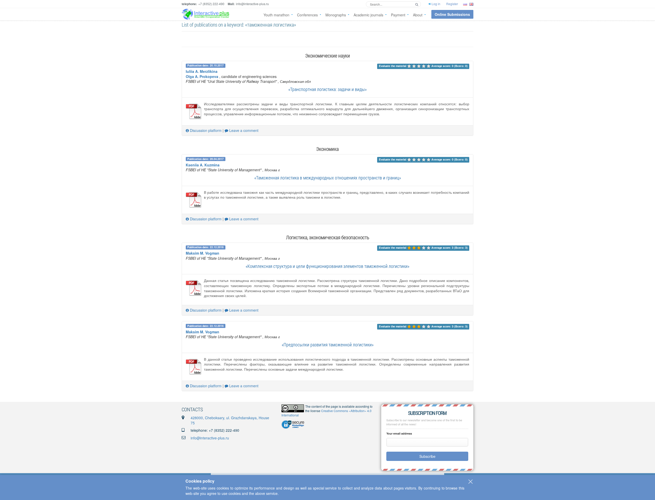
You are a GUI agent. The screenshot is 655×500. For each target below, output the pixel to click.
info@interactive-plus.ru (210, 437)
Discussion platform (205, 130)
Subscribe (427, 456)
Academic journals (368, 14)
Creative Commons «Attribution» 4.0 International (326, 412)
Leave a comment (243, 130)
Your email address (399, 433)
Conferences (307, 14)
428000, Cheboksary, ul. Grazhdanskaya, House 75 (230, 420)
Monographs (335, 14)
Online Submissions (452, 14)
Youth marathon (276, 14)
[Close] (470, 482)
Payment (398, 14)
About (417, 14)
